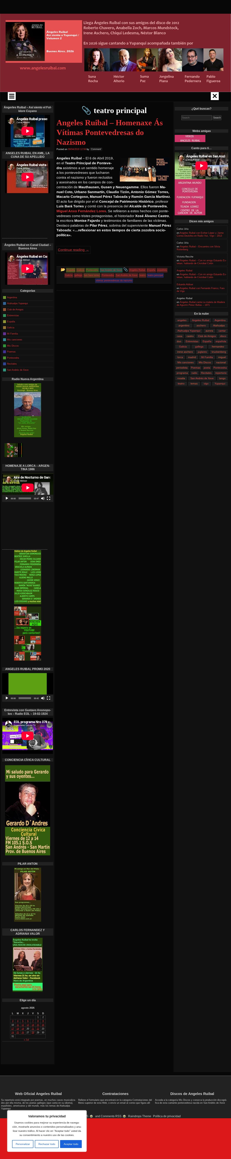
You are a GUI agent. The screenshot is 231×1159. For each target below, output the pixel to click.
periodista (182, 367)
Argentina (220, 320)
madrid (192, 357)
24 (12, 1032)
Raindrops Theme (139, 1116)
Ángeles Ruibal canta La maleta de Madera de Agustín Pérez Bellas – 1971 (201, 303)
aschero (201, 325)
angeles (181, 320)
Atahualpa (219, 325)
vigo (206, 383)
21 (33, 1028)
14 (33, 1025)
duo (179, 341)
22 (38, 1028)
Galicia (183, 346)
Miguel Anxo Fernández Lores (81, 211)
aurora (209, 330)
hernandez (218, 346)
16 (43, 1025)
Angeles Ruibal (184, 270)
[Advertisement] (24, 215)
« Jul (26, 1039)
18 (17, 1028)
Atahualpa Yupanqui (188, 330)
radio (194, 372)
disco (223, 336)
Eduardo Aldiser (185, 284)
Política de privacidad (167, 1116)
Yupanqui (220, 383)
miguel (222, 357)
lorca (180, 357)
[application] (27, 487)
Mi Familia (207, 357)
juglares (202, 351)
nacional (221, 362)
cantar (222, 330)
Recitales (206, 372)
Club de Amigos (207, 336)
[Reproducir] (7, 498)
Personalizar (23, 1144)
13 (28, 1025)
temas (194, 383)
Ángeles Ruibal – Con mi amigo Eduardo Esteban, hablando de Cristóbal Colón (201, 262)
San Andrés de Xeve (202, 378)
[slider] (25, 698)
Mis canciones (185, 362)
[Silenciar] (43, 498)
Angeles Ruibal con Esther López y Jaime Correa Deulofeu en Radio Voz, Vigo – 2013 (200, 234)
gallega (199, 346)
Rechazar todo (46, 1144)
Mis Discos (205, 362)
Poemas (195, 367)
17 (12, 1028)
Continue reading (73, 250)
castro (190, 336)
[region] (47, 1131)
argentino (183, 325)
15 (38, 1025)
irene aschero (185, 351)
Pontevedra (220, 367)
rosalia (181, 378)
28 (33, 1032)
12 (22, 1025)
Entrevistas (192, 341)
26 (22, 1032)
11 (18, 1025)
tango (222, 378)
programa (182, 372)
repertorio (220, 372)
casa (179, 336)
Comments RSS (111, 1116)
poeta (207, 367)
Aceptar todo (71, 1144)
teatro (181, 383)
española (221, 341)
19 (22, 1028)
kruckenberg (219, 351)
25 (17, 1032)
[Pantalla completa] (48, 498)
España (207, 341)
